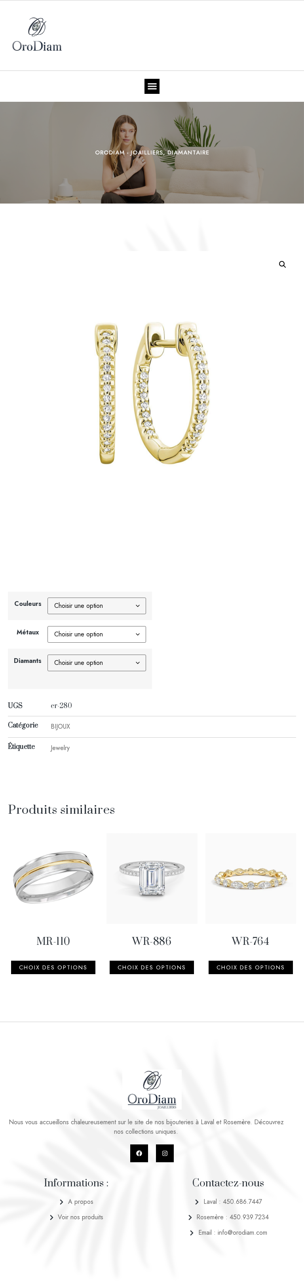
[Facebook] (139, 1153)
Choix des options (53, 967)
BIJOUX (60, 726)
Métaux (28, 632)
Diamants (28, 660)
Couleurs (28, 603)
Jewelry (60, 747)
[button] (152, 86)
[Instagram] (165, 1153)
